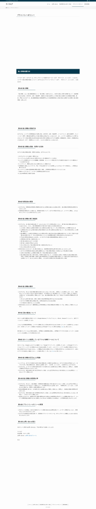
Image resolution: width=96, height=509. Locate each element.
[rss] (87, 1)
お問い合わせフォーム (31, 435)
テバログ (9, 4)
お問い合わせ (35, 504)
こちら (62, 326)
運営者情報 (65, 504)
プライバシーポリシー (56, 504)
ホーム (30, 504)
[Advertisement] (48, 31)
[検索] (89, 1)
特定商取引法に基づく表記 (45, 504)
